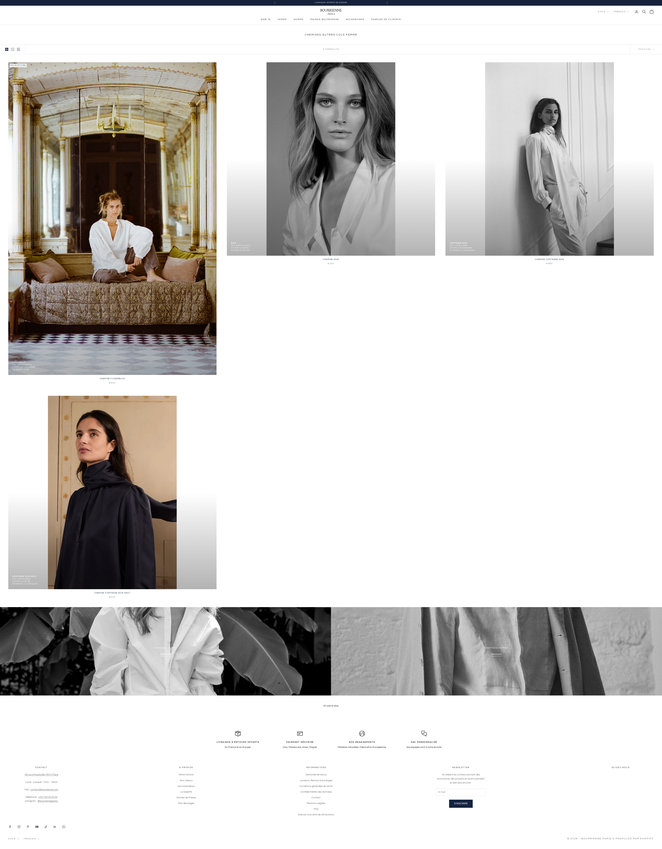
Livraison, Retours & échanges (316, 780)
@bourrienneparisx (47, 801)
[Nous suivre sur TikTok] (46, 826)
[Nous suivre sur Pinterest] (28, 826)
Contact (316, 797)
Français (620, 12)
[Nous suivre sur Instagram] (19, 826)
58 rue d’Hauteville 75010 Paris (41, 774)
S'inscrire (461, 803)
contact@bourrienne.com (44, 789)
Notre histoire (186, 774)
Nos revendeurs (186, 786)
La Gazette (186, 792)
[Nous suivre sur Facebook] (10, 826)
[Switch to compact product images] (18, 49)
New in (266, 19)
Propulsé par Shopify (635, 838)
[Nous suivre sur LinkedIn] (55, 826)
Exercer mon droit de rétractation (316, 814)
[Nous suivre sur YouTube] (37, 826)
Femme (282, 19)
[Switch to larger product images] (6, 49)
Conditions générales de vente (316, 786)
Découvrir (165, 654)
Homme (298, 19)
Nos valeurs (186, 780)
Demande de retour (316, 774)
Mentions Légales (316, 803)
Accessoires (355, 19)
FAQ (316, 809)
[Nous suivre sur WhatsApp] (64, 826)
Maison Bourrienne (324, 19)
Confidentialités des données (316, 792)
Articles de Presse (186, 797)
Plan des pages (186, 803)
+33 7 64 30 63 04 (47, 797)
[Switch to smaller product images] (12, 49)
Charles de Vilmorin (386, 19)
